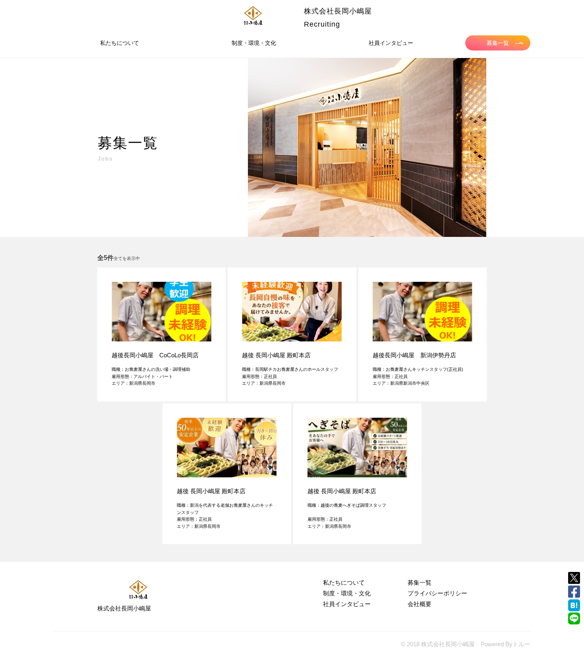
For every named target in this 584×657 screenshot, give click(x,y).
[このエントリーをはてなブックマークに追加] (574, 605)
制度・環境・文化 (254, 43)
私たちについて (119, 43)
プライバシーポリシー (437, 593)
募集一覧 (498, 43)
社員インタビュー (391, 43)
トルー (521, 644)
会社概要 (419, 604)
